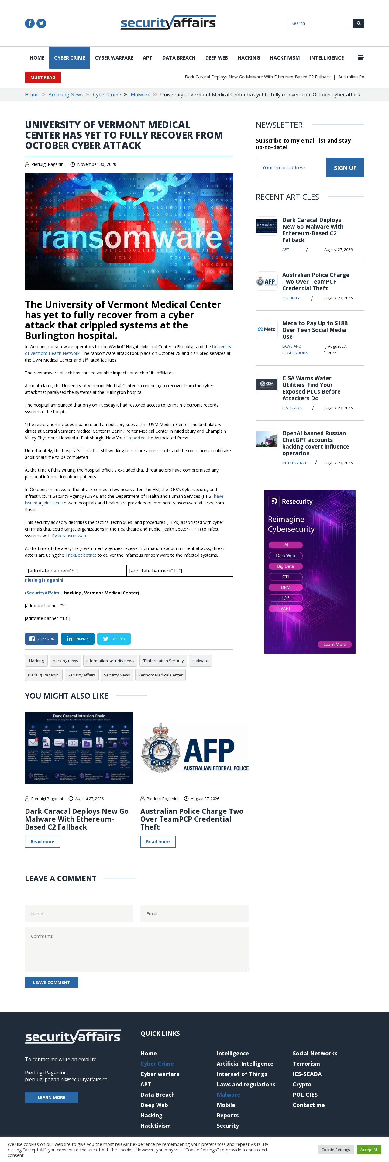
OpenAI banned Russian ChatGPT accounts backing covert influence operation (315, 443)
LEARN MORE (51, 1097)
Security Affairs (82, 675)
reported (137, 438)
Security (291, 298)
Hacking (249, 57)
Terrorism (306, 1063)
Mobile (226, 1105)
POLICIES (305, 1094)
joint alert (51, 503)
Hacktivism (285, 57)
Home (37, 57)
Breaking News (65, 94)
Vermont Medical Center (160, 675)
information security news (110, 660)
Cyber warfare (114, 57)
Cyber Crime (69, 57)
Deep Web (216, 57)
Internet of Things (242, 1074)
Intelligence (327, 57)
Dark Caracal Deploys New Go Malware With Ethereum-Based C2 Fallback (246, 77)
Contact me (309, 1105)
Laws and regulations (295, 349)
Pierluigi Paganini (47, 164)
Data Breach (179, 57)
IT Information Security (163, 660)
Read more (42, 841)
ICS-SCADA (292, 408)
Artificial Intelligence (245, 1063)
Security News (117, 675)
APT (148, 57)
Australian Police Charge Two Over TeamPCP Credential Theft (191, 819)
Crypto (302, 1084)
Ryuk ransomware (70, 535)
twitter (118, 638)
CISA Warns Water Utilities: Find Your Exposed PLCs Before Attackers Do (311, 388)
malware (200, 660)
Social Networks (315, 1053)
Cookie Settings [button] (336, 1149)
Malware (140, 94)
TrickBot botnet (80, 555)
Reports (228, 1115)
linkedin (81, 638)
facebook (45, 638)
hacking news (65, 660)
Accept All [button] (369, 1149)
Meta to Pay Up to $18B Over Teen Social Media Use (315, 329)
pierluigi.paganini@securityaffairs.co (66, 1079)
